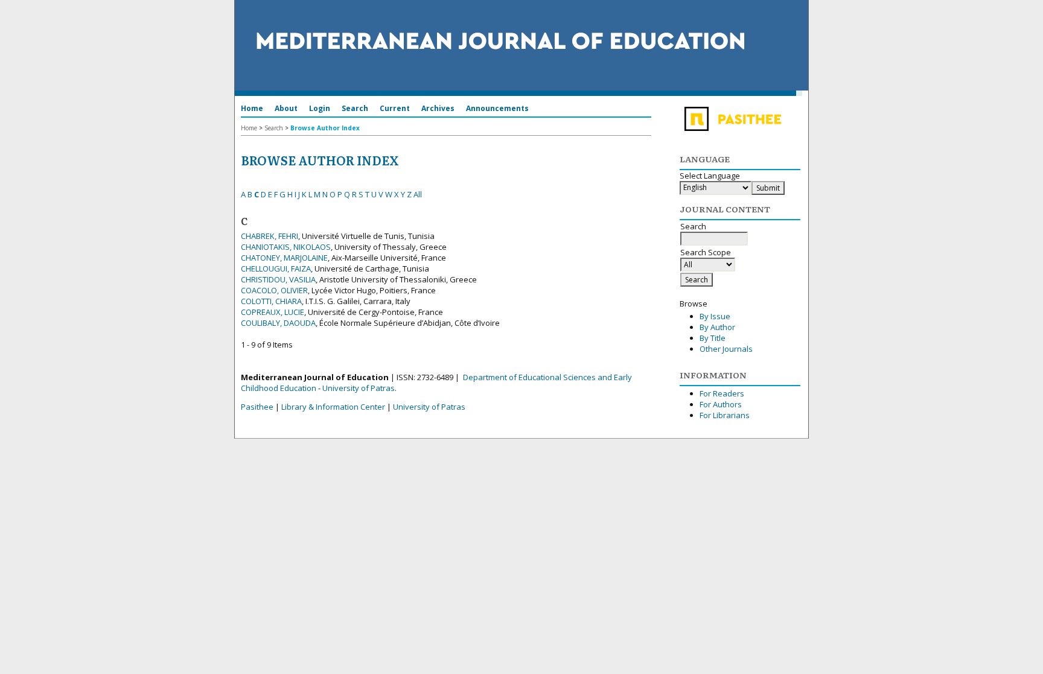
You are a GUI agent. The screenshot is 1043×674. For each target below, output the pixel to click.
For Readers (722, 393)
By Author (717, 327)
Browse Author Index (325, 128)
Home (252, 108)
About (286, 108)
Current (395, 108)
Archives (438, 108)
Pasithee (257, 406)
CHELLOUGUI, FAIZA (276, 268)
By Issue (715, 316)
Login (319, 108)
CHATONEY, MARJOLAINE (284, 257)
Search (355, 108)
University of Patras (358, 388)
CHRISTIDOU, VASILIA (278, 279)
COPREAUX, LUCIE (272, 312)
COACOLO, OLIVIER (274, 290)
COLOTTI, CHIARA (271, 301)
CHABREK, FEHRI (269, 235)
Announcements (497, 108)
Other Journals (726, 348)
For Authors (721, 404)
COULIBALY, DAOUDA (278, 322)
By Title (713, 337)
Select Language (710, 175)
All (417, 194)
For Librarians (725, 415)
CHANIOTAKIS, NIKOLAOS (286, 246)
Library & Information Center (333, 406)
